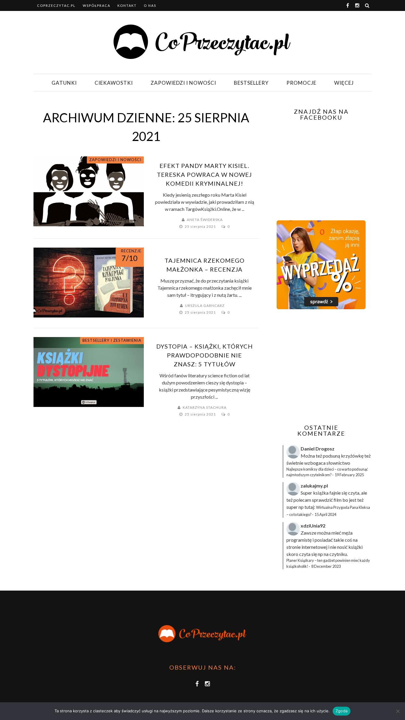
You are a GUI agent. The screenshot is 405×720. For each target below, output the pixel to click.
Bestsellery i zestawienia (111, 340)
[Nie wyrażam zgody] (398, 711)
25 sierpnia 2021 (201, 226)
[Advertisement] (320, 366)
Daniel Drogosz (317, 448)
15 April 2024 (325, 514)
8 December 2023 (326, 566)
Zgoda (341, 710)
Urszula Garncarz (204, 305)
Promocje (301, 83)
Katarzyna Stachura (205, 407)
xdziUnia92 (313, 525)
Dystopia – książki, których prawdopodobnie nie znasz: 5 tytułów (204, 355)
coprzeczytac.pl (56, 5)
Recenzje (131, 250)
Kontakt (127, 5)
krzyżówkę (352, 455)
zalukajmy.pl (314, 485)
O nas (150, 5)
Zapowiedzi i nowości (183, 83)
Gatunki (64, 83)
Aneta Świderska (205, 219)
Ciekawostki (114, 83)
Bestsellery (251, 83)
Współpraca (96, 5)
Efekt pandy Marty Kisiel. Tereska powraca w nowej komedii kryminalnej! (204, 174)
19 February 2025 (349, 474)
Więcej (344, 83)
